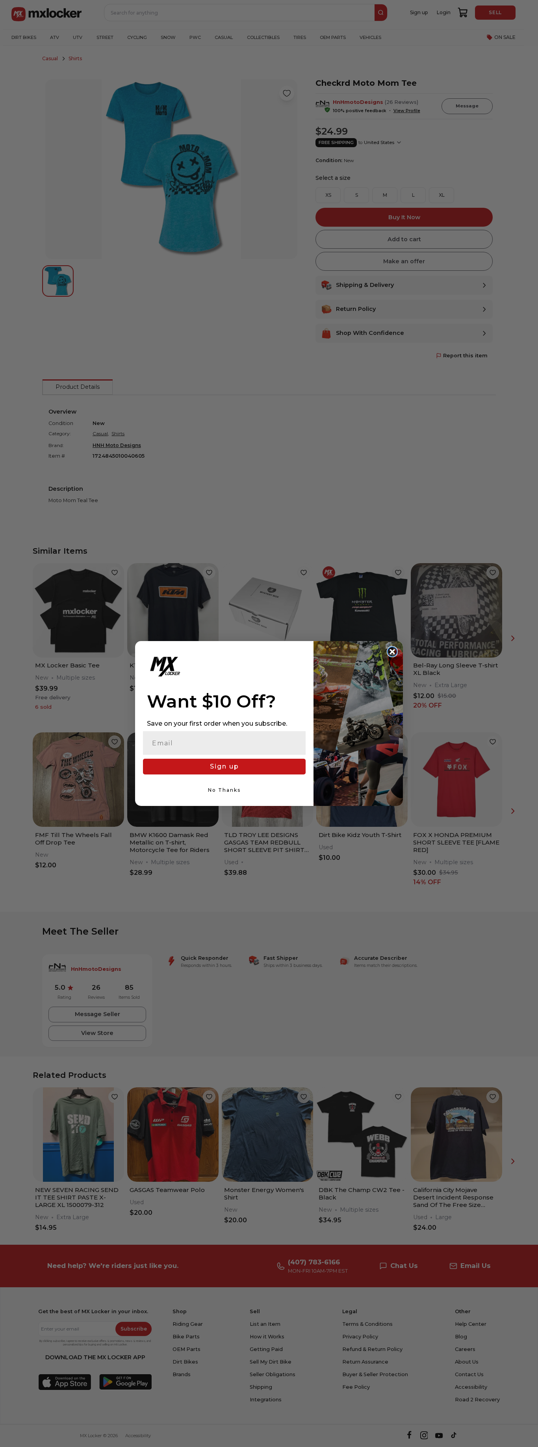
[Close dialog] (392, 651)
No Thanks (224, 790)
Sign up (224, 766)
